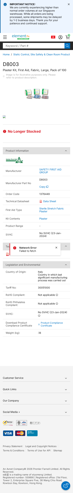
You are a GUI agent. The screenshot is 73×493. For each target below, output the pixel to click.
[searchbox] (33, 46)
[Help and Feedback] (65, 485)
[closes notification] (68, 4)
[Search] (67, 46)
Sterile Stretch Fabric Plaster (51, 210)
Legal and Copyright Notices (41, 446)
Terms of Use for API (38, 450)
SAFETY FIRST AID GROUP (50, 171)
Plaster (43, 218)
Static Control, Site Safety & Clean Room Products (42, 54)
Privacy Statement (12, 446)
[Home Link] (27, 37)
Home (6, 54)
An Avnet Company (13, 468)
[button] (5, 37)
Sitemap (57, 450)
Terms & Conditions (13, 450)
